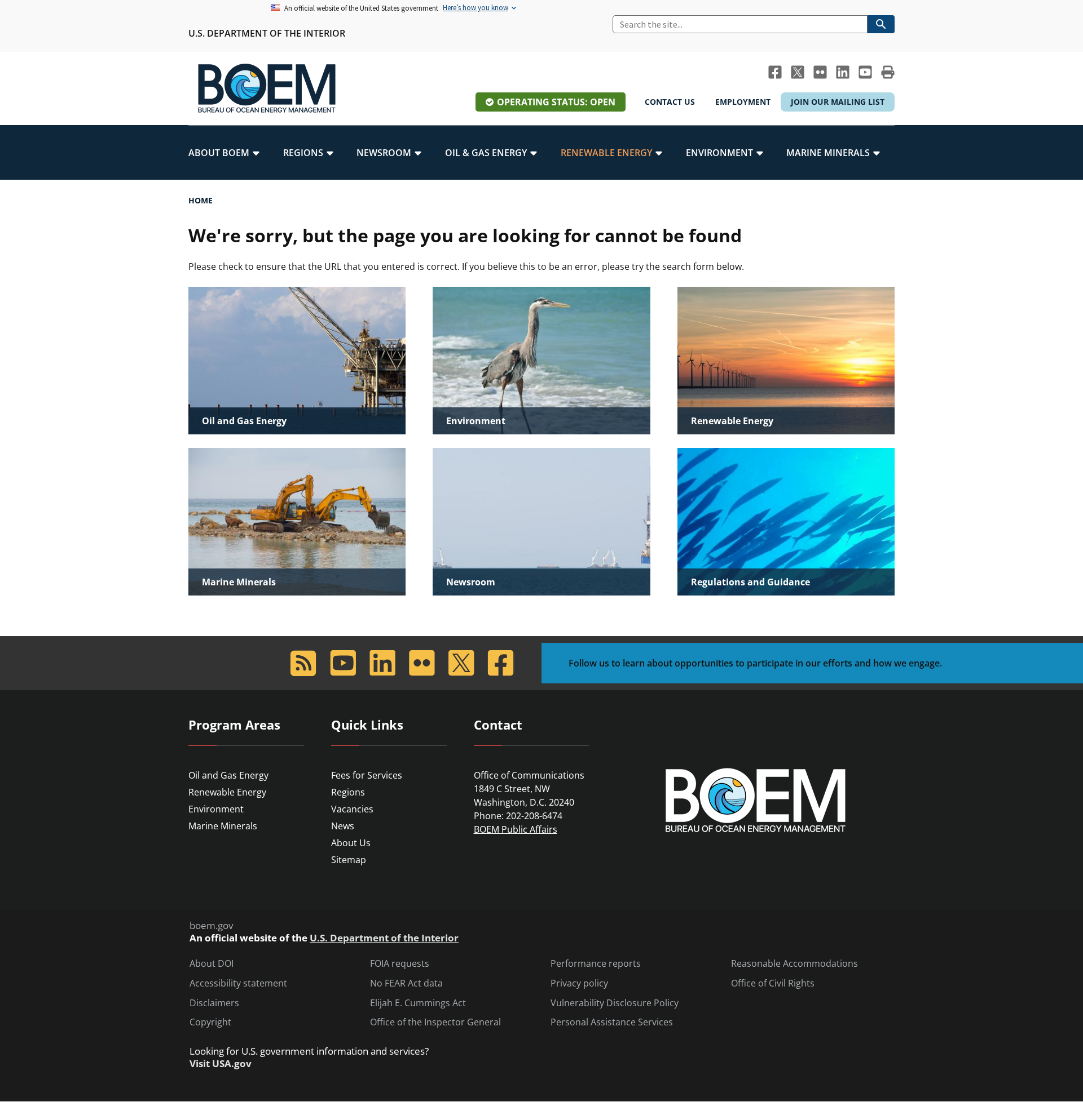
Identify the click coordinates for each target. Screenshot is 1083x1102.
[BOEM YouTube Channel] (865, 72)
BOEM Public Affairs (515, 829)
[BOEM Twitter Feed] (797, 72)
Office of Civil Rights (773, 983)
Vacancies (352, 809)
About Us (351, 843)
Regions (348, 792)
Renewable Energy (227, 792)
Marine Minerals (222, 826)
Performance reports (596, 964)
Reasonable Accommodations (794, 964)
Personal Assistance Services (612, 1022)
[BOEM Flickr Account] (820, 72)
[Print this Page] (888, 72)
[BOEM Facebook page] (775, 72)
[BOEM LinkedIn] (842, 72)
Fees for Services (366, 775)
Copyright (210, 1022)
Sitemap (348, 860)
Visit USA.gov (221, 1063)
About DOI (212, 964)
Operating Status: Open (556, 102)
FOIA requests (399, 964)
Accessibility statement (238, 983)
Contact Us (670, 101)
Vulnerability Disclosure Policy (615, 1003)
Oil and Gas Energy (228, 775)
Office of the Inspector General (435, 1022)
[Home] (266, 88)
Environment (216, 809)
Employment (743, 101)
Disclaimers (214, 1003)
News (342, 826)
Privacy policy (579, 983)
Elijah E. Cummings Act (418, 1003)
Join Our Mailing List (837, 101)
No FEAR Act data (406, 983)
